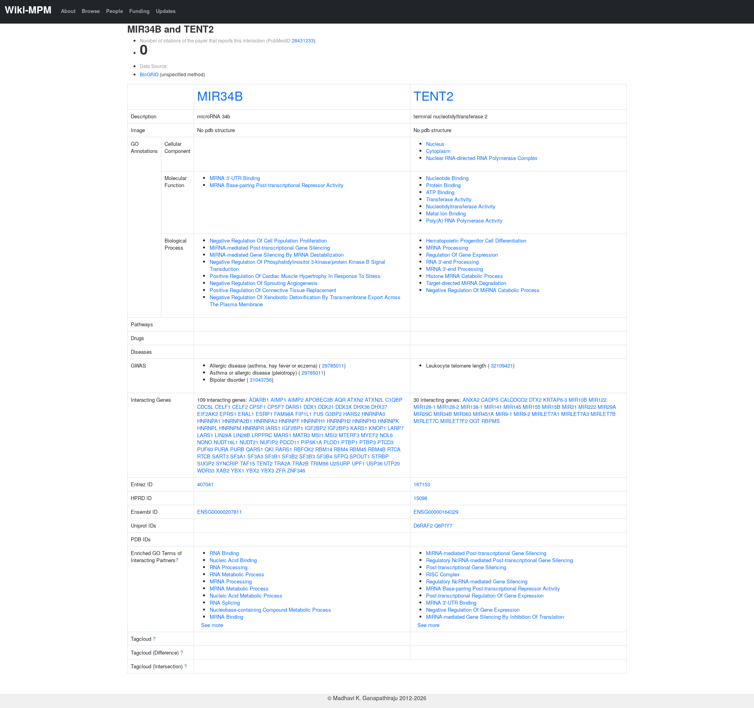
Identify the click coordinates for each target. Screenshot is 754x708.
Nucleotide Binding (447, 178)
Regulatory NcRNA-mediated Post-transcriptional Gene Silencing (499, 560)
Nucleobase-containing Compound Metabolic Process (270, 609)
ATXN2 (355, 399)
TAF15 (247, 463)
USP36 (374, 463)
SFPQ (341, 456)
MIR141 (493, 406)
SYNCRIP (227, 463)
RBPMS (490, 421)
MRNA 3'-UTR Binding (235, 178)
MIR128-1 (425, 406)
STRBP (380, 456)
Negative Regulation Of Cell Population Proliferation (268, 240)
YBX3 (267, 470)
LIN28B (241, 435)
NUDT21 (249, 442)
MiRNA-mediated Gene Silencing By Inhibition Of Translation (495, 616)
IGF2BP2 (315, 428)
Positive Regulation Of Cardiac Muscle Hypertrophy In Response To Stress (295, 276)
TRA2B (300, 463)
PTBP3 (367, 442)
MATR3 (301, 435)
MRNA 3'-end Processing (454, 268)
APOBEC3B (319, 399)
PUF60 (205, 449)
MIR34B (220, 95)
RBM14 (323, 449)
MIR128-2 (448, 406)
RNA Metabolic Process (237, 574)
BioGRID (149, 74)
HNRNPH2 (339, 421)
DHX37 (379, 406)
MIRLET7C (426, 421)
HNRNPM (230, 428)
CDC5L (205, 406)
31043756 (261, 379)
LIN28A (223, 435)
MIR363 (462, 413)
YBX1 (237, 470)
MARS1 (282, 435)
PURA (221, 449)
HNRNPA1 (209, 421)
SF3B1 (272, 456)
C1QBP (394, 399)
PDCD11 (289, 442)
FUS (318, 413)
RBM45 (358, 449)
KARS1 (358, 428)
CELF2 (240, 406)
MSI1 (317, 435)
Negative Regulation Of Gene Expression (473, 609)
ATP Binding (440, 192)
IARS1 (272, 428)
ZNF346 (296, 470)
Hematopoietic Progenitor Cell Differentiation (476, 240)
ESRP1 (264, 413)
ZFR (280, 470)
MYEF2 (369, 435)
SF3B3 (307, 456)
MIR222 (587, 406)
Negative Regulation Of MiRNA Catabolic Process (483, 290)
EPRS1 (228, 413)
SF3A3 (255, 456)
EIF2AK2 (207, 413)
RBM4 (341, 449)
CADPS (490, 399)
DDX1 (310, 406)
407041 (205, 484)
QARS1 (254, 449)
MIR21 (569, 406)
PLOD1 (332, 442)
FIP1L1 (303, 413)
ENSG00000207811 (219, 511)
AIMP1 (278, 399)
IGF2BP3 (338, 428)
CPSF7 (275, 406)
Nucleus (435, 143)
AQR (340, 399)
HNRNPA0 (373, 413)
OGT (474, 421)
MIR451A (483, 413)
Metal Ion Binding (446, 213)
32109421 (502, 365)
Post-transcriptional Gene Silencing (466, 567)
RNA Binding (224, 553)
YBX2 (252, 470)
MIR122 (597, 399)
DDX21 (326, 406)
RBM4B (377, 449)
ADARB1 (259, 399)
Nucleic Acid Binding (233, 560)
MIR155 (531, 406)
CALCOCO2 (513, 399)
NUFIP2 (269, 442)
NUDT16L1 (226, 442)
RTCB (203, 456)
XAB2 (222, 470)
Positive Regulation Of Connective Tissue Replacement (273, 290)
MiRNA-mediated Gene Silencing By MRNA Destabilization (277, 254)
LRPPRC (262, 435)
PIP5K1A (311, 442)
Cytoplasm (438, 150)
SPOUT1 (360, 456)
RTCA (394, 449)
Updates (166, 11)
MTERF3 (349, 435)
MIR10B (578, 399)
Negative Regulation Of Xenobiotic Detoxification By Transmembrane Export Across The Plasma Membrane (305, 300)
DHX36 (361, 406)
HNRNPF (289, 421)
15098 (420, 498)
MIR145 (512, 406)
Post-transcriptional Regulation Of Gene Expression (485, 595)
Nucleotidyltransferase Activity (461, 206)
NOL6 (386, 435)
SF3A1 (238, 456)
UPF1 (358, 463)
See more (212, 625)
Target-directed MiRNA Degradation (466, 283)
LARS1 (205, 435)
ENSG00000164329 (436, 511)
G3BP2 (333, 413)
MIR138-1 (472, 406)
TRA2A (282, 463)
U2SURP (340, 463)
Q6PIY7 (443, 525)
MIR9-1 (504, 413)
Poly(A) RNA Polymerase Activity (464, 220)
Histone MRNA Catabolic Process (464, 276)
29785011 (333, 365)
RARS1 (283, 449)
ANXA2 (471, 399)
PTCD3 (385, 442)
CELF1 (223, 406)
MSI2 (331, 435)
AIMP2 (296, 399)
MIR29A (607, 406)
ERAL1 (246, 413)
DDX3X (343, 406)
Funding (139, 11)
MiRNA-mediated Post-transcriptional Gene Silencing (270, 247)
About (68, 11)
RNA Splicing (225, 602)
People (114, 11)
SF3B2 (290, 456)
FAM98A (284, 413)
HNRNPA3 (265, 421)
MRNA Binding (226, 616)
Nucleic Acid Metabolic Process (246, 595)
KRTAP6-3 (555, 399)
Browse (91, 11)
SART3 (220, 456)
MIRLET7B (603, 413)
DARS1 (293, 406)
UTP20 (392, 463)
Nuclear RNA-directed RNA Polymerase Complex (482, 158)
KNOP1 (377, 428)
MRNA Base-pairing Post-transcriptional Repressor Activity (277, 185)
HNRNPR (253, 428)
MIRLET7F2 (454, 421)
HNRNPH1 (313, 421)
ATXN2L (374, 399)
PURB (237, 449)
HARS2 (351, 413)
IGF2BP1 (292, 428)
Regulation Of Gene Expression (462, 254)
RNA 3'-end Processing (452, 261)
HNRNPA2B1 (237, 421)
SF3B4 (324, 456)
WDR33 (205, 470)
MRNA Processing (447, 247)
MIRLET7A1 (546, 413)
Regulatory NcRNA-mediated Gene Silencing (476, 581)
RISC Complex (443, 574)
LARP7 (396, 428)
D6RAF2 (423, 525)
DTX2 (535, 399)
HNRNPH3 (364, 421)
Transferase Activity (449, 199)
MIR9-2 (522, 413)
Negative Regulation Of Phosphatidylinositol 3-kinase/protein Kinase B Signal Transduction (297, 265)
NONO (204, 442)
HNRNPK (388, 421)
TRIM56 (319, 463)
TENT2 (434, 95)
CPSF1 (257, 406)
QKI (269, 449)
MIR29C (423, 413)
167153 (422, 484)
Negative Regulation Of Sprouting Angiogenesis (264, 283)
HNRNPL (207, 428)
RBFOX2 (304, 449)
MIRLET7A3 (575, 413)
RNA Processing (228, 567)
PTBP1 (349, 442)
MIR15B (551, 406)
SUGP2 (205, 463)
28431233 (303, 40)
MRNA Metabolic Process (239, 588)
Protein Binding (443, 185)
